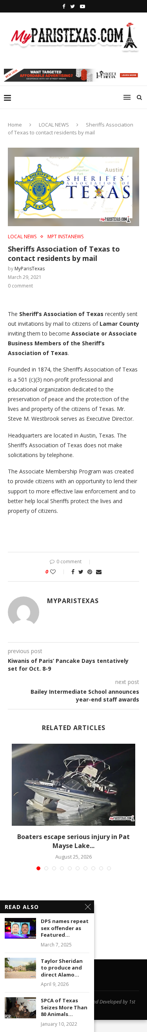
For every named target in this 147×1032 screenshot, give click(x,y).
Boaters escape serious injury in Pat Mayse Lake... (73, 841)
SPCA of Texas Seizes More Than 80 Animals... (64, 1007)
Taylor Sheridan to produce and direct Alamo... (62, 968)
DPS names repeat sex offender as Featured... (65, 928)
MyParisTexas (30, 268)
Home (15, 124)
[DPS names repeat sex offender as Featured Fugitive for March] (20, 928)
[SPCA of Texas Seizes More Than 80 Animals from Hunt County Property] (20, 1007)
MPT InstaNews (65, 236)
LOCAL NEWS (54, 124)
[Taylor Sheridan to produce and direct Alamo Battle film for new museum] (20, 968)
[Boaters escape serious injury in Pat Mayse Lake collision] (73, 785)
